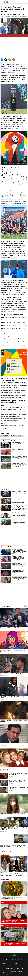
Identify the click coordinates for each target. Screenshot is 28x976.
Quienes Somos (3, 963)
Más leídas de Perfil (7, 547)
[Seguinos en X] (12, 959)
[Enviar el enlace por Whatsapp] (9, 59)
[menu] (2, 1)
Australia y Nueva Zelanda (8, 68)
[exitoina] (14, 855)
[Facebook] (9, 959)
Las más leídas (5, 489)
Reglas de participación (19, 964)
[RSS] (18, 959)
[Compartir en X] (5, 59)
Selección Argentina (5, 435)
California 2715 (7, 972)
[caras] (14, 903)
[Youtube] (15, 959)
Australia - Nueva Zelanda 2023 (17, 435)
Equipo (16, 963)
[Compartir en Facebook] (2, 59)
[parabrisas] (14, 926)
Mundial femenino (15, 64)
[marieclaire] (14, 880)
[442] (14, 955)
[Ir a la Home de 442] (5, 2)
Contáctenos (3, 964)
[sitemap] (21, 959)
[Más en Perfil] (8, 851)
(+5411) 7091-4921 (10, 974)
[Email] (13, 59)
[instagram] (6, 959)
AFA (9, 72)
